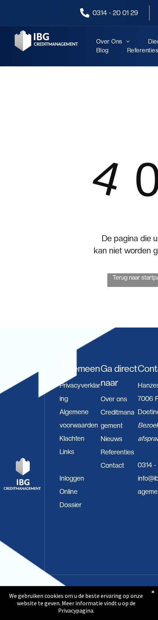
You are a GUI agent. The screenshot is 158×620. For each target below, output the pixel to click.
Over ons (114, 399)
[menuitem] (104, 41)
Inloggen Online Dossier (72, 491)
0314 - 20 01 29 (115, 13)
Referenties (117, 452)
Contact (112, 465)
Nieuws (111, 439)
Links (67, 452)
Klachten (72, 438)
